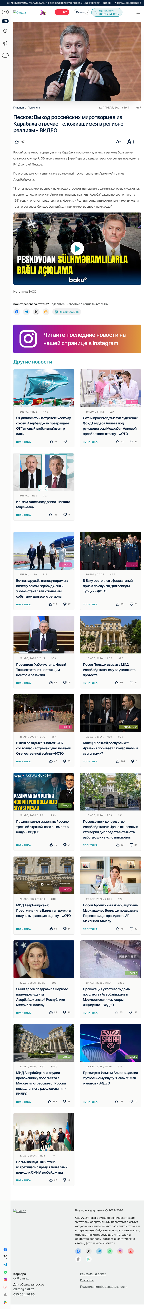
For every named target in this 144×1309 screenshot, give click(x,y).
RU (5, 21)
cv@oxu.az (21, 1278)
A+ (131, 141)
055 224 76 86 (24, 1294)
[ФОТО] (110, 388)
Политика (23, 441)
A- (118, 141)
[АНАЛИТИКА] (110, 713)
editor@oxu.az (23, 1289)
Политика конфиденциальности (104, 1287)
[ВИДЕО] (44, 791)
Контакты (87, 1280)
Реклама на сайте (93, 1274)
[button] (87, 12)
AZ (5, 12)
